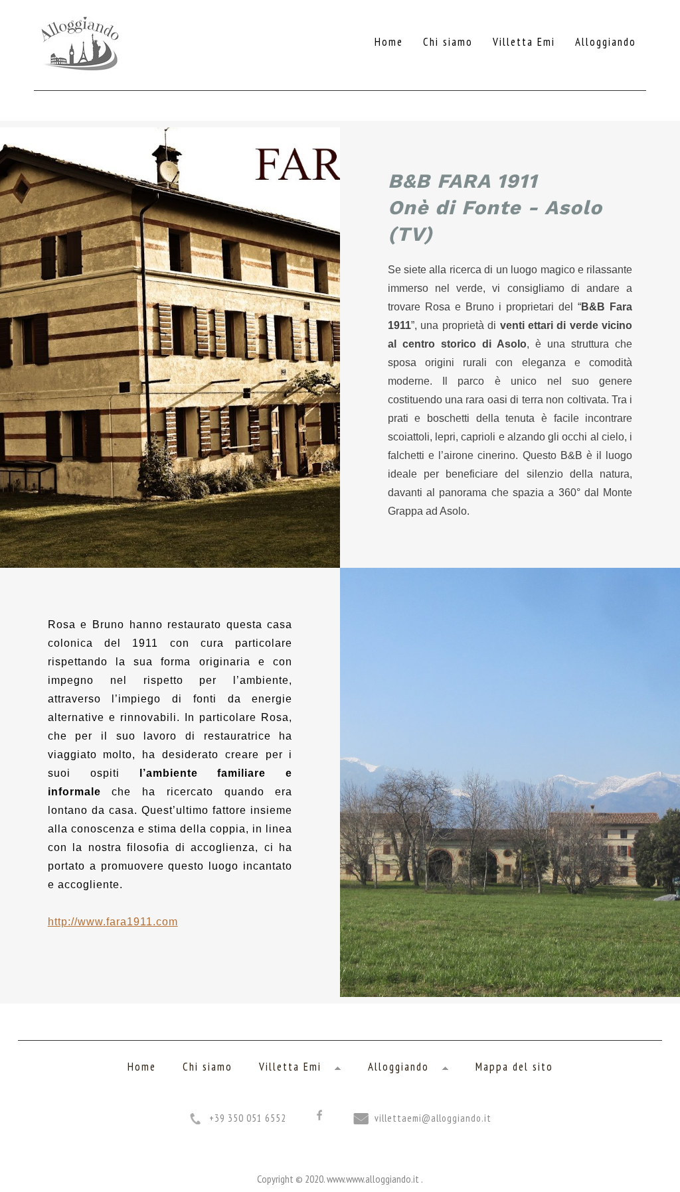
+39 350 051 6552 (247, 1118)
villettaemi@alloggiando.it (433, 1118)
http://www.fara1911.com (113, 921)
